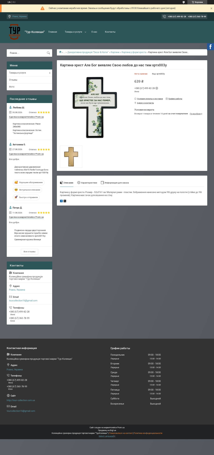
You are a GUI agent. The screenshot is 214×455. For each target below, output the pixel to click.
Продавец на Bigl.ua (107, 430)
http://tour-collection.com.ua (21, 400)
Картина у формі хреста (134, 52)
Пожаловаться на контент (120, 433)
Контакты (110, 32)
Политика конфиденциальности (148, 433)
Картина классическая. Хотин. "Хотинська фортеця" (27, 131)
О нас (94, 32)
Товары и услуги (73, 32)
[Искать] (48, 53)
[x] (65, 201)
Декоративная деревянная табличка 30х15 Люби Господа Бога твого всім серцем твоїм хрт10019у (31, 170)
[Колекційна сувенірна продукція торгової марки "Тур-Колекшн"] (14, 32)
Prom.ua (121, 427)
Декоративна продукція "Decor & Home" (88, 52)
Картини (115, 52)
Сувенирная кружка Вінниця (27, 239)
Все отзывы (29, 251)
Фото (11, 86)
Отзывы (13, 80)
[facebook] (61, 201)
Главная (52, 32)
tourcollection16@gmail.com (23, 300)
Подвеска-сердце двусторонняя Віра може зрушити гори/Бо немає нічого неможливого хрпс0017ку (30, 233)
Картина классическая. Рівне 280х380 (26, 125)
